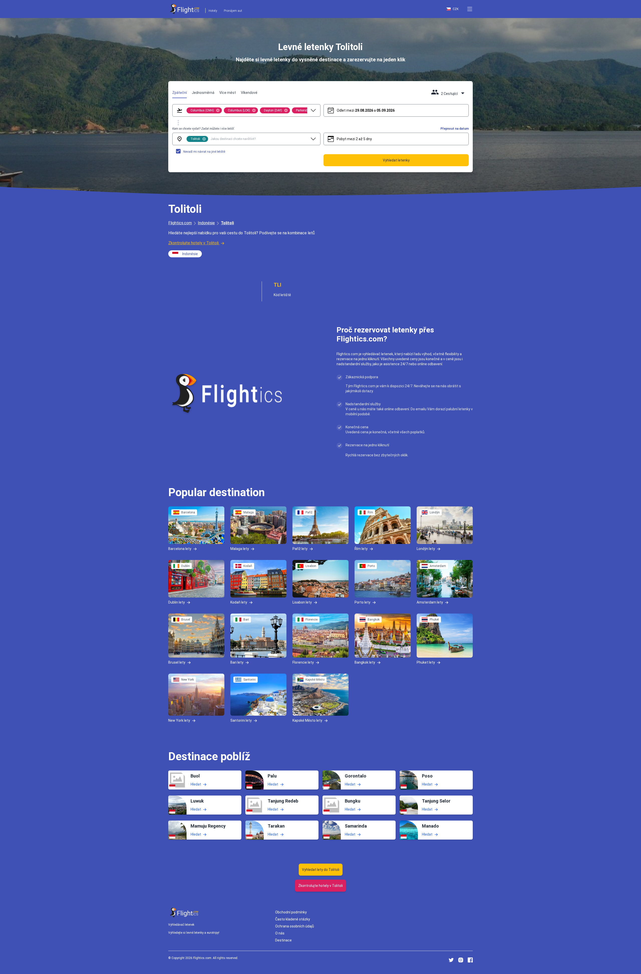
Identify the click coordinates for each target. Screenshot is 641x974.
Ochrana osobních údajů (294, 926)
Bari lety (236, 662)
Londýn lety (426, 549)
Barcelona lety (179, 549)
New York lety (179, 720)
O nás (279, 933)
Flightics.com (180, 223)
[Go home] (184, 912)
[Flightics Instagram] (461, 960)
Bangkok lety (365, 662)
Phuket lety (426, 662)
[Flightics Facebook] (470, 959)
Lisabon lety (302, 602)
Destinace (283, 940)
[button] (470, 9)
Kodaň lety (238, 602)
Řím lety (361, 549)
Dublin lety (176, 602)
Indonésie (206, 223)
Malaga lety (239, 549)
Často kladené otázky (292, 919)
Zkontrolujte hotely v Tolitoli (193, 243)
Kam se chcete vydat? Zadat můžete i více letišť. (203, 128)
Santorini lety (241, 720)
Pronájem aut (233, 11)
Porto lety (362, 602)
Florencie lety (303, 662)
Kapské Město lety (307, 720)
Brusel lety (176, 662)
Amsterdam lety (430, 602)
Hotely (213, 11)
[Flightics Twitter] (451, 959)
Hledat (196, 784)
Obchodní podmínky (291, 912)
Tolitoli (227, 223)
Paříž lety (299, 549)
